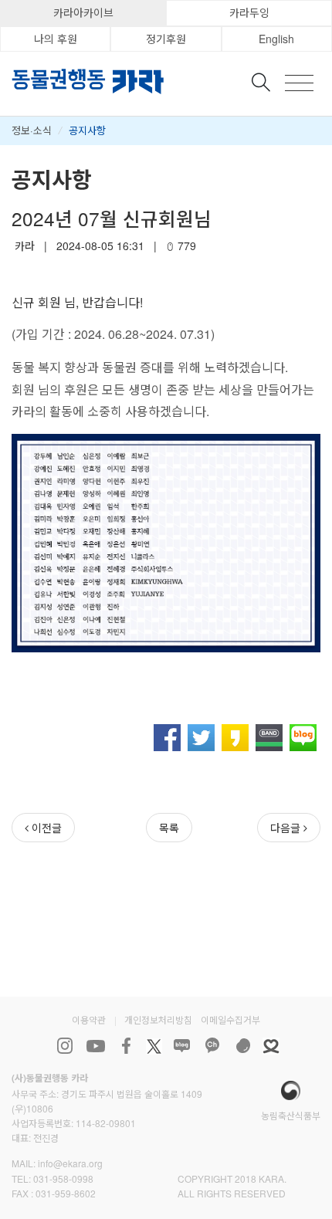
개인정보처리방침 (158, 1019)
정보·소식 (32, 130)
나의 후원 (55, 38)
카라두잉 (249, 12)
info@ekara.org (70, 1163)
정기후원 (166, 38)
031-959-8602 (66, 1193)
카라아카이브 (83, 12)
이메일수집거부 (230, 1019)
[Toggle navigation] (299, 83)
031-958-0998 (63, 1178)
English (276, 38)
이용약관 (89, 1019)
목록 (169, 827)
